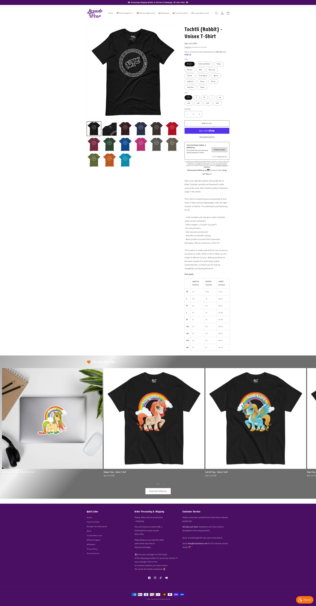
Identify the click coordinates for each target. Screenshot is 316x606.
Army (202, 81)
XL (220, 97)
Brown (190, 70)
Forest (189, 76)
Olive (213, 81)
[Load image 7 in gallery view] (94, 144)
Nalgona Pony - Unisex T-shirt (115, 472)
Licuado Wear (155, 599)
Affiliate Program (93, 540)
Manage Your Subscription (97, 526)
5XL (217, 103)
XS (188, 97)
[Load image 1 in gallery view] (94, 128)
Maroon (212, 70)
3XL (198, 103)
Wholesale (91, 544)
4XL (207, 103)
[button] (125, 13)
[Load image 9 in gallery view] (125, 144)
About (89, 531)
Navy (219, 64)
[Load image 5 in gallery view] (156, 128)
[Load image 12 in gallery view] (172, 144)
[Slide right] (163, 484)
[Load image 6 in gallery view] (172, 128)
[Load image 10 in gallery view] (141, 144)
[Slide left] (152, 484)
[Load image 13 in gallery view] (94, 160)
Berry (216, 76)
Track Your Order (93, 522)
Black (189, 64)
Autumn (190, 87)
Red (200, 70)
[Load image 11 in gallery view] (156, 144)
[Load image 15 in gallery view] (125, 160)
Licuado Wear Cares (94, 535)
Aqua (202, 87)
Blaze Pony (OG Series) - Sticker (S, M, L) (18, 472)
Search (89, 517)
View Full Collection (158, 491)
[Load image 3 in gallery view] (125, 128)
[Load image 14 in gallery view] (109, 160)
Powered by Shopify (164, 599)
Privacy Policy (92, 549)
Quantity (188, 109)
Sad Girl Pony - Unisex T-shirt (216, 472)
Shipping (188, 47)
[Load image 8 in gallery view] (109, 144)
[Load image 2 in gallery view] (109, 128)
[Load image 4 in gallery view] (141, 128)
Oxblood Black (204, 64)
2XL (188, 103)
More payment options (207, 137)
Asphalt (190, 81)
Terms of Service (93, 553)
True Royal (203, 76)
